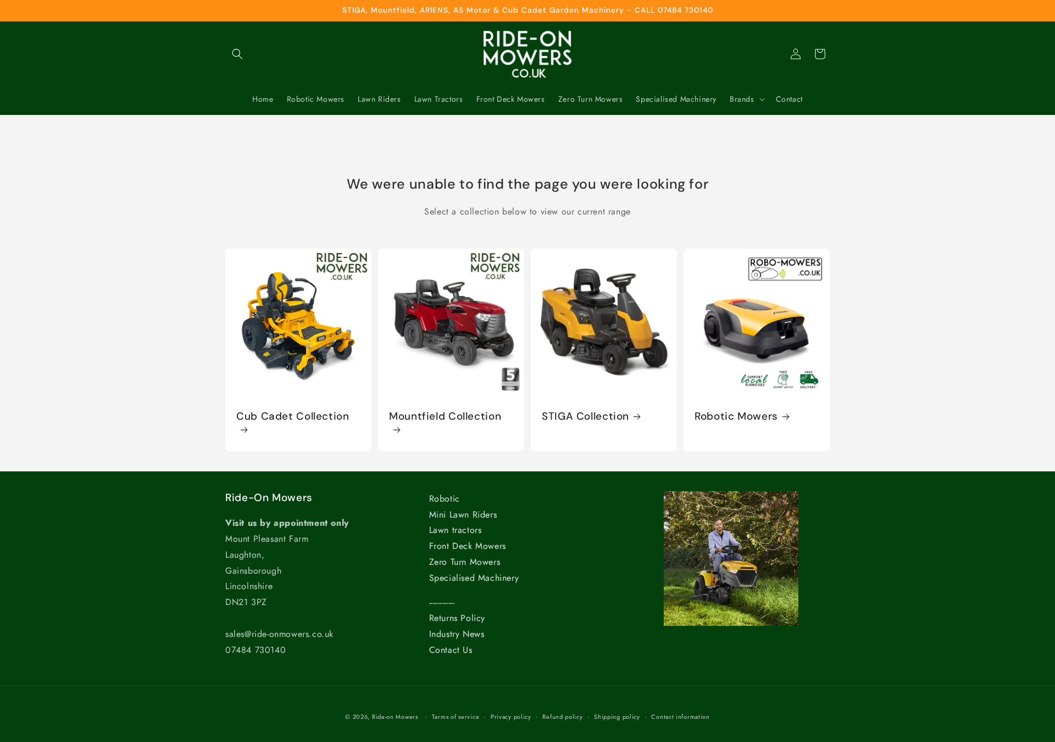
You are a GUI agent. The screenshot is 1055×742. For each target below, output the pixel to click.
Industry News (457, 634)
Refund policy (562, 716)
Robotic (444, 498)
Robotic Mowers (736, 416)
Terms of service (455, 716)
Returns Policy (457, 618)
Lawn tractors (455, 530)
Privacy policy (511, 716)
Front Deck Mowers (467, 546)
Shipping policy (617, 716)
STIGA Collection (585, 416)
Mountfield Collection (445, 416)
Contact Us (451, 650)
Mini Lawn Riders (463, 514)
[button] (237, 54)
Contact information (680, 716)
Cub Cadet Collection (292, 416)
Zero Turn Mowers (465, 562)
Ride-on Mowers (395, 716)
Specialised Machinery (474, 577)
